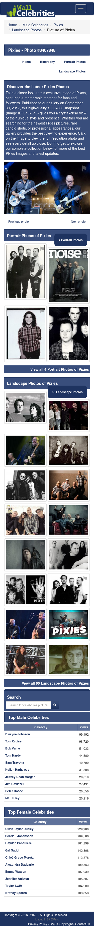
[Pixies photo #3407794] (25, 659)
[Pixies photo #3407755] (25, 520)
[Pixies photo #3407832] (25, 589)
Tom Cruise (13, 741)
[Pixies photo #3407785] (69, 624)
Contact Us (82, 924)
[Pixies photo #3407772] (69, 415)
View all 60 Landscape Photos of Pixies (55, 683)
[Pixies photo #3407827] (25, 334)
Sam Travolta (14, 762)
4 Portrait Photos (71, 240)
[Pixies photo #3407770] (69, 554)
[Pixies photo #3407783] (25, 485)
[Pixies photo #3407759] (69, 589)
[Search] (55, 705)
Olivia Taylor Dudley (19, 829)
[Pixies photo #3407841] (25, 554)
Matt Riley (12, 798)
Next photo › (79, 221)
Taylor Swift (13, 885)
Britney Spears (16, 892)
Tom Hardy (13, 755)
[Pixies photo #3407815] (69, 659)
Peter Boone (14, 791)
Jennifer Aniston (17, 878)
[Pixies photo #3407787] (25, 450)
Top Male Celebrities (28, 717)
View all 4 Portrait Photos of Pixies (59, 369)
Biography (47, 62)
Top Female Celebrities (31, 812)
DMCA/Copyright (61, 924)
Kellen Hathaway (17, 769)
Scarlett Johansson (19, 836)
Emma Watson (15, 871)
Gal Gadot (12, 850)
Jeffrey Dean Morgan (20, 776)
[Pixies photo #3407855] (69, 275)
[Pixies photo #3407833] (69, 334)
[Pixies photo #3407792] (69, 485)
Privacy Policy (37, 924)
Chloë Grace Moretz (19, 857)
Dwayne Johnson (17, 734)
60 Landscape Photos (67, 392)
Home (26, 62)
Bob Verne (12, 748)
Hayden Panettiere (18, 843)
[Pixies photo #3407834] (25, 271)
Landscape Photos (72, 71)
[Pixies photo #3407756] (69, 520)
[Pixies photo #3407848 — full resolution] (47, 188)
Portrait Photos (75, 62)
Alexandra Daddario (19, 864)
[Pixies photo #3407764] (25, 624)
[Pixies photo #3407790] (69, 450)
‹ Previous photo (18, 221)
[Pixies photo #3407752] (25, 407)
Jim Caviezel (14, 784)
